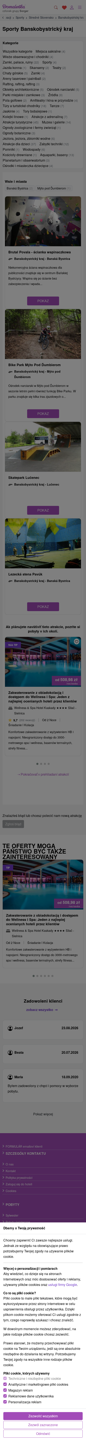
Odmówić (43, 1433)
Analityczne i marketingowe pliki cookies (38, 1384)
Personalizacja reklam (24, 1402)
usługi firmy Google (62, 1284)
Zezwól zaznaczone (43, 1424)
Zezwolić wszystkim (43, 1416)
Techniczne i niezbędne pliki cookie (34, 1378)
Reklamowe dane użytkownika (31, 1396)
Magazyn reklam (20, 1390)
